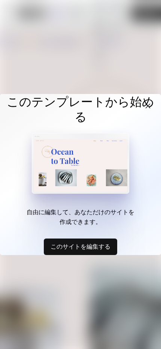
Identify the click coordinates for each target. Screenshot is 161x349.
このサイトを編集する (80, 246)
